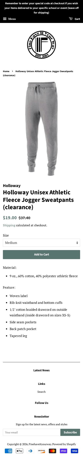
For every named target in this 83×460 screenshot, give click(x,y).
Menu (12, 19)
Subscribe (70, 432)
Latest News (41, 370)
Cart (77, 19)
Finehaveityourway (40, 444)
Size (6, 235)
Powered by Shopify (64, 444)
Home (6, 71)
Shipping (9, 225)
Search (41, 391)
